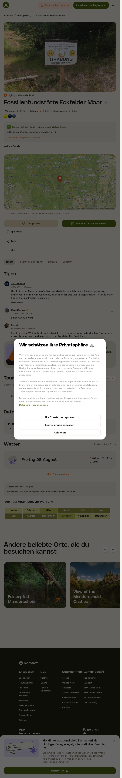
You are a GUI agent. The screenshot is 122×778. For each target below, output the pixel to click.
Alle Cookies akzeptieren (59, 417)
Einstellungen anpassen (59, 424)
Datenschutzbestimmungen (33, 404)
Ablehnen (60, 432)
